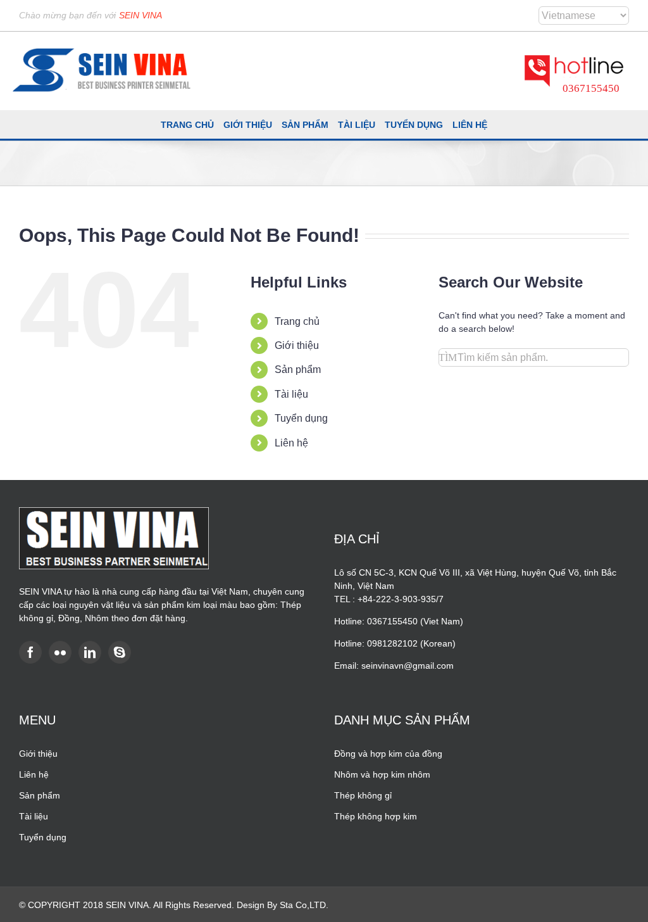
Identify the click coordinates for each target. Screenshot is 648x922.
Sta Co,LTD (303, 905)
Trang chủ (297, 321)
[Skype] (119, 652)
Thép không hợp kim (375, 816)
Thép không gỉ (363, 795)
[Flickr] (60, 652)
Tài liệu (291, 394)
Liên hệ (291, 443)
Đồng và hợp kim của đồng (388, 753)
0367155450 (591, 88)
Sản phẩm (298, 369)
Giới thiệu (297, 345)
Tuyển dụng (301, 418)
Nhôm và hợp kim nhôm (382, 774)
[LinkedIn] (89, 652)
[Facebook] (30, 652)
